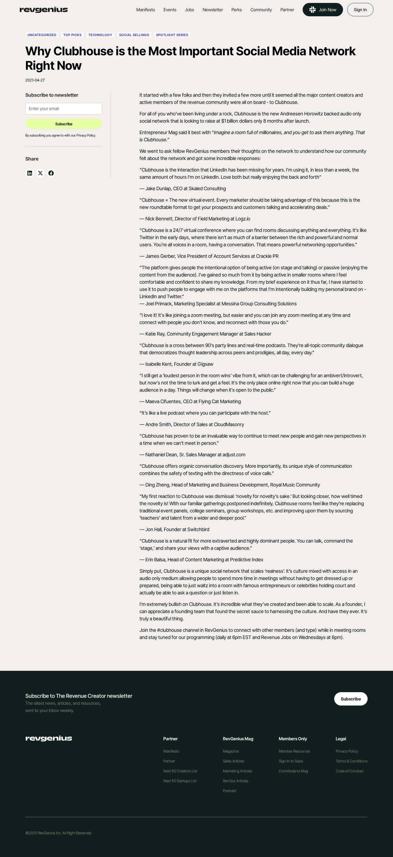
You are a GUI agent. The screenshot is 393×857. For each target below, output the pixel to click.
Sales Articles (233, 761)
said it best (190, 132)
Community (261, 9)
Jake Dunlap (158, 188)
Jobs (189, 9)
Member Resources (294, 751)
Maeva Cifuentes (163, 401)
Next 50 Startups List (179, 780)
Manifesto (145, 9)
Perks (237, 9)
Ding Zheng (157, 485)
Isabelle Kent (158, 364)
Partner (287, 9)
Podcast (229, 790)
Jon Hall (153, 529)
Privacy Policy (347, 751)
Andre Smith (158, 424)
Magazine (231, 751)
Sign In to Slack (291, 761)
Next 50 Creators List (180, 771)
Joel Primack (158, 303)
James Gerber (160, 256)
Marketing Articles (237, 771)
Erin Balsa (155, 559)
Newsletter (213, 9)
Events (170, 9)
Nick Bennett (158, 218)
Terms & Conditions (352, 761)
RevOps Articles (235, 780)
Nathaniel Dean (161, 454)
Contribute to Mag (293, 771)
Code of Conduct (349, 771)
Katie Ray (154, 334)
